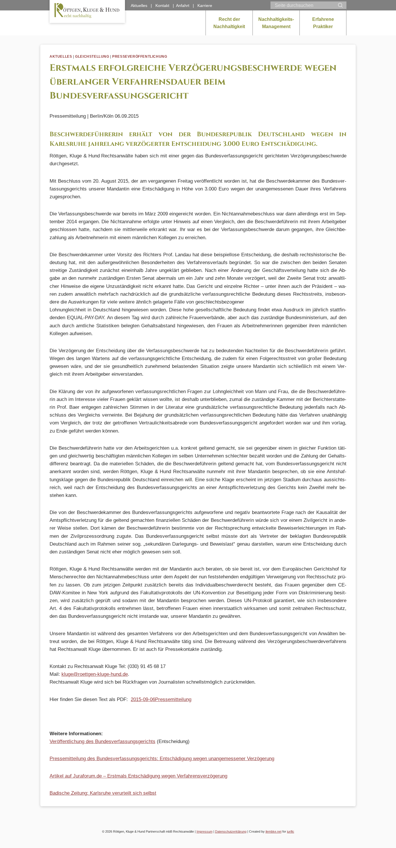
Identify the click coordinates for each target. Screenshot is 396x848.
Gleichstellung (92, 57)
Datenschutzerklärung (230, 831)
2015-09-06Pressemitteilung (161, 699)
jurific (290, 831)
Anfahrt (182, 5)
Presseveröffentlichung (139, 57)
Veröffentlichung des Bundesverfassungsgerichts (102, 741)
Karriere (204, 5)
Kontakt (162, 5)
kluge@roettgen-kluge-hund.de (94, 674)
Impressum (204, 831)
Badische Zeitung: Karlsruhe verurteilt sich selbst (103, 793)
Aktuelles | (143, 5)
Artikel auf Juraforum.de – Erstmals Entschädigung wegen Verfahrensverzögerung (138, 776)
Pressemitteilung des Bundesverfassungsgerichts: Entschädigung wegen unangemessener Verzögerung (162, 758)
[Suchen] (340, 5)
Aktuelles (61, 57)
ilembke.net (273, 831)
